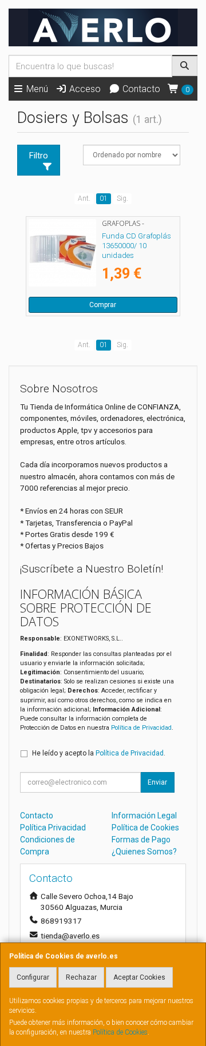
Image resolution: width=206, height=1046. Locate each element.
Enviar (157, 782)
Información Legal (144, 815)
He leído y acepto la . (98, 753)
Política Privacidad (53, 827)
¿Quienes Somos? (144, 851)
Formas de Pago (141, 839)
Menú (36, 88)
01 (104, 198)
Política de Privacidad (141, 727)
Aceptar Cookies (139, 977)
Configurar (33, 977)
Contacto (140, 88)
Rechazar (81, 977)
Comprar (102, 305)
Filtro (38, 155)
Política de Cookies (120, 1032)
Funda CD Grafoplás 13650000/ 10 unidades (136, 246)
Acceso (84, 88)
